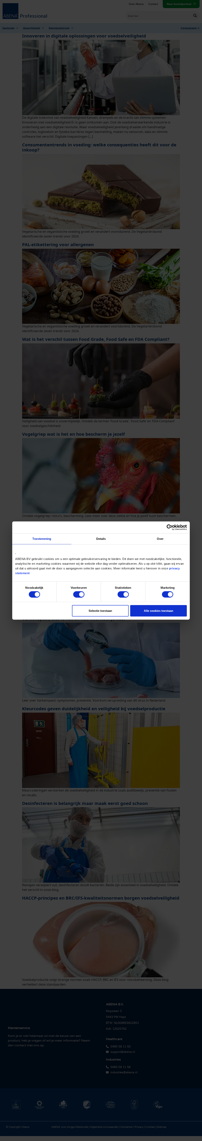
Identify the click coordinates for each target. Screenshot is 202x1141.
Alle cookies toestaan (158, 610)
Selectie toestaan (100, 610)
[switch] (78, 594)
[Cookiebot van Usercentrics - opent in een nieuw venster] (169, 527)
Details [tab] (101, 538)
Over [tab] (160, 538)
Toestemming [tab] (41, 538)
